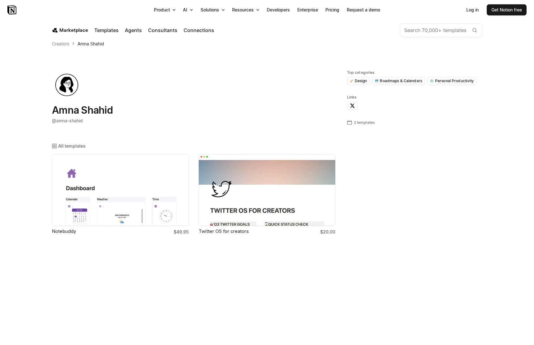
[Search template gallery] (474, 30)
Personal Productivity (454, 80)
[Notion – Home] (12, 10)
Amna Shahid (91, 43)
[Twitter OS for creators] (267, 190)
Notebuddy (64, 231)
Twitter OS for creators (224, 231)
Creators (60, 43)
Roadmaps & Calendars (401, 80)
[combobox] (441, 30)
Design (361, 80)
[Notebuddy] (120, 190)
